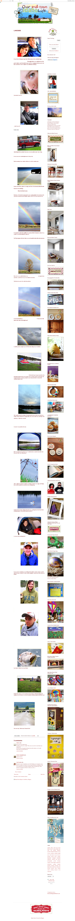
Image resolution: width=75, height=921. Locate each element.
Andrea (17, 742)
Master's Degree (53, 849)
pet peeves (58, 859)
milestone (49, 859)
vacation (52, 868)
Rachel (54, 850)
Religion (31, 24)
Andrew (48, 847)
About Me (20, 24)
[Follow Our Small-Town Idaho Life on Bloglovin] (52, 60)
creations (52, 853)
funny (55, 856)
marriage (54, 857)
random (48, 862)
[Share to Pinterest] (19, 735)
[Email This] (14, 735)
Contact (56, 24)
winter (48, 869)
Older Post (43, 774)
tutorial (48, 868)
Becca (52, 847)
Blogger (42, 918)
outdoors (53, 859)
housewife (49, 857)
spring (54, 864)
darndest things (57, 853)
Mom (57, 849)
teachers (48, 865)
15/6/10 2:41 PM (19, 758)
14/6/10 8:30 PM (19, 751)
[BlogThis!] (15, 735)
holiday (59, 856)
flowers (59, 854)
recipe (52, 862)
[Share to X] (17, 735)
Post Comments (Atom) (23, 776)
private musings (57, 860)
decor (48, 854)
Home (15, 24)
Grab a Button (45, 24)
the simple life (57, 866)
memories (58, 857)
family (53, 854)
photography (49, 860)
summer (58, 864)
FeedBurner (56, 50)
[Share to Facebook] (18, 735)
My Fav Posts (26, 24)
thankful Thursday (54, 865)
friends (52, 856)
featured (55, 854)
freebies (48, 856)
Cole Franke (18, 762)
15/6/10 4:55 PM (19, 769)
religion (54, 862)
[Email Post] (37, 735)
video (56, 868)
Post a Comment (18, 771)
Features (51, 24)
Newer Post (16, 774)
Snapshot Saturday (54, 851)
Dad (54, 847)
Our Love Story (38, 24)
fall (50, 854)
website (59, 868)
